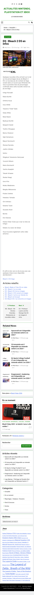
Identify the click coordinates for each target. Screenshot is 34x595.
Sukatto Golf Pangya (7, 559)
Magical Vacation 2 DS (22, 540)
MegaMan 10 (25, 542)
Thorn (3, 574)
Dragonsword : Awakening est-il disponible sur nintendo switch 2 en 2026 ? (21, 376)
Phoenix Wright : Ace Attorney (23, 546)
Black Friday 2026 (16, 393)
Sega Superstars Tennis (7, 555)
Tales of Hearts (16, 559)
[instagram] (14, 4)
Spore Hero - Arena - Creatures (22, 557)
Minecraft (5, 544)
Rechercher (6, 442)
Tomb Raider (10, 574)
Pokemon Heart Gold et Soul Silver (10, 548)
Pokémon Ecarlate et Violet (25, 548)
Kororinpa (24, 538)
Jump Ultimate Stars (22, 535)
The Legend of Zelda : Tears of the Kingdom (16, 571)
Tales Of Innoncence (24, 559)
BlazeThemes (26, 588)
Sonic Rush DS (10, 557)
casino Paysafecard (9, 588)
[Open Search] (29, 22)
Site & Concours (9, 502)
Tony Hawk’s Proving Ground (18, 576)
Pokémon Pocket (7, 550)
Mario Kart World (6, 542)
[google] (19, 4)
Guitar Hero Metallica (22, 533)
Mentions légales (27, 586)
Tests (6, 510)
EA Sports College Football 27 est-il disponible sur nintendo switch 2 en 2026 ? (21, 360)
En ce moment (6, 421)
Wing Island (12, 580)
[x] (16, 4)
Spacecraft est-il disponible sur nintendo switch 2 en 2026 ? (20, 333)
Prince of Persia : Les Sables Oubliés (21, 550)
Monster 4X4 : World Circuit (14, 544)
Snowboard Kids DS (18, 555)
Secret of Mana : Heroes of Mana (20, 553)
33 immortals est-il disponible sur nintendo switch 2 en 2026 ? (19, 347)
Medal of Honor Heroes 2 (16, 542)
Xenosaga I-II (18, 580)
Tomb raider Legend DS (20, 574)
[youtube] (21, 4)
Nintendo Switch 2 (18, 436)
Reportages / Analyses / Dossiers (20, 421)
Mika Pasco (8, 47)
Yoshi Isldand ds (26, 580)
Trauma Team (5, 580)
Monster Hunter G (25, 544)
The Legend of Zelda (9, 561)
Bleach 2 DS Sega (9, 279)
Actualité (8, 37)
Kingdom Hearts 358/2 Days (11, 538)
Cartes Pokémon (7, 533)
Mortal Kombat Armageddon (9, 546)
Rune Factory (5, 553)
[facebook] (12, 4)
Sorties (7, 506)
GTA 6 (14, 533)
